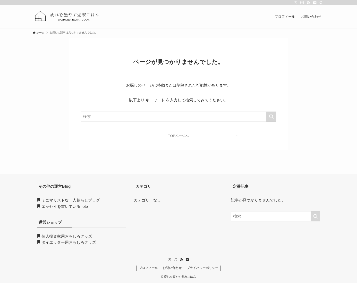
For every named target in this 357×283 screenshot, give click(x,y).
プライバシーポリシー (202, 268)
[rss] (308, 2)
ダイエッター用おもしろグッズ (68, 242)
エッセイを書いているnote (64, 206)
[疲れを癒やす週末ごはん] (67, 16)
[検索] (321, 2)
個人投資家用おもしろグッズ (66, 236)
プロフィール (148, 268)
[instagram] (302, 2)
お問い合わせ (172, 268)
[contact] (315, 2)
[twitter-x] (296, 2)
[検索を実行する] (271, 117)
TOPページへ (178, 136)
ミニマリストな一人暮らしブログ (71, 200)
